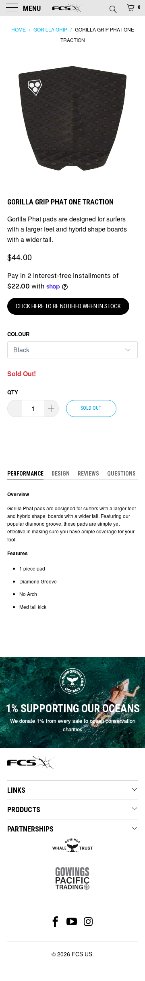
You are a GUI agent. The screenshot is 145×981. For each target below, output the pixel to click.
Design (61, 473)
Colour (18, 334)
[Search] (112, 7)
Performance (25, 473)
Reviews (88, 473)
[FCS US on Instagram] (89, 921)
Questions (121, 473)
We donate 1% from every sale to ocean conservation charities (72, 725)
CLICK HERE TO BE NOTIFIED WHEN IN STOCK (68, 306)
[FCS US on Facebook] (55, 921)
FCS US (82, 954)
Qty (12, 392)
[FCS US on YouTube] (72, 921)
